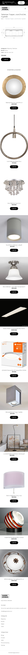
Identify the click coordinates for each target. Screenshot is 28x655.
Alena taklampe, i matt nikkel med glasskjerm (14, 286)
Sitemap (3, 645)
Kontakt (3, 637)
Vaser (2, 626)
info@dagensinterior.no (6, 611)
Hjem (2, 18)
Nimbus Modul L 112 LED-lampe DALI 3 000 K (14, 328)
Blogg (2, 635)
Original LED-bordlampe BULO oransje (14, 537)
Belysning (9, 48)
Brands (2, 621)
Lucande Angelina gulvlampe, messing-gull (14, 454)
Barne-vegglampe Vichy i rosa (14, 495)
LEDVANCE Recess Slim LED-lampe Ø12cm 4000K (14, 370)
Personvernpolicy (5, 642)
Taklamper (14, 48)
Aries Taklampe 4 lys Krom (14, 203)
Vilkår (2, 640)
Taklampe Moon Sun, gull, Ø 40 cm (14, 102)
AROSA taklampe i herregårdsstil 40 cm (14, 579)
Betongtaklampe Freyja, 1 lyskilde (14, 412)
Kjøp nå (6, 59)
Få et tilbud (21, 3)
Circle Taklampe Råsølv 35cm (14, 161)
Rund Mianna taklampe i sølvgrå (14, 245)
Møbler (2, 624)
